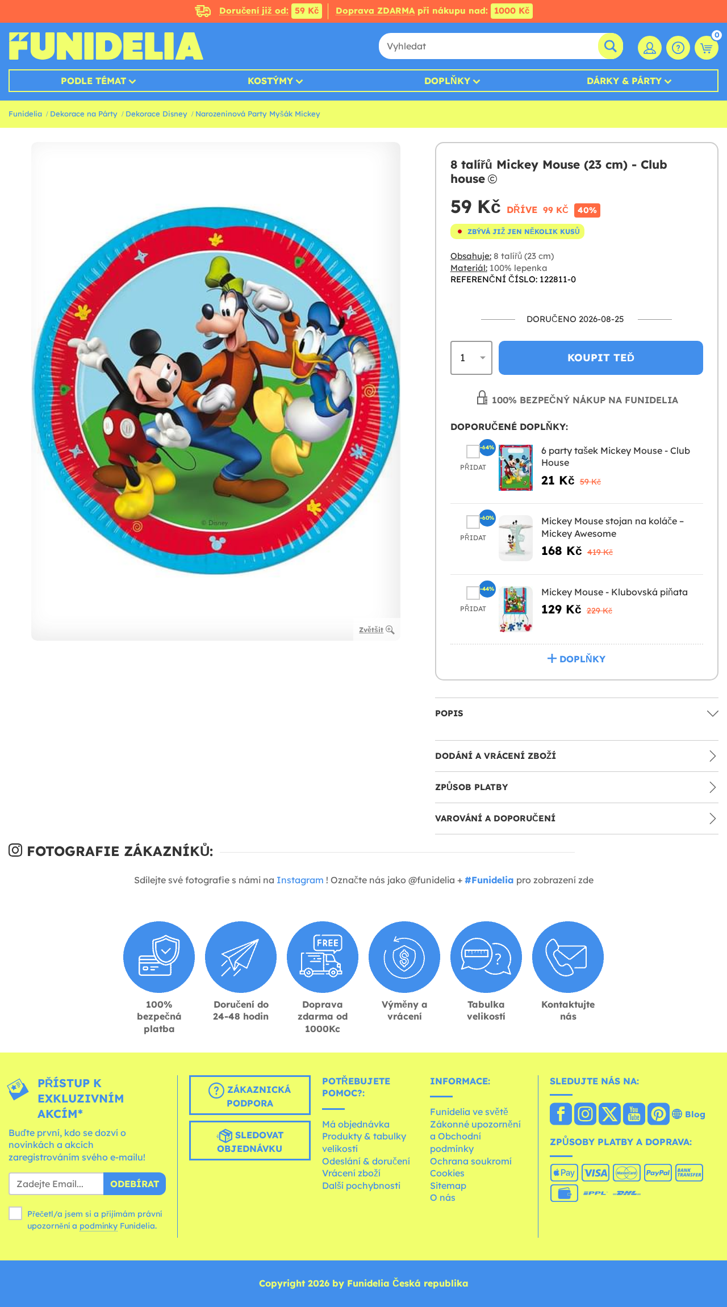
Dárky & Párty (624, 80)
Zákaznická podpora (257, 1096)
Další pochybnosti (361, 1185)
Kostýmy (270, 80)
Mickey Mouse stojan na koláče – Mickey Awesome (612, 527)
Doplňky (447, 80)
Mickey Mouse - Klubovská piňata (614, 592)
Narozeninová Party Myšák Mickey (257, 113)
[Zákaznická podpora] (678, 48)
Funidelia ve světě (469, 1111)
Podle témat (93, 80)
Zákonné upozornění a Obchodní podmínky (475, 1136)
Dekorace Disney (156, 113)
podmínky (99, 1226)
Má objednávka (356, 1124)
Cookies (447, 1173)
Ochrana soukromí (471, 1161)
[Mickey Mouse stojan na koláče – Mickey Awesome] (516, 538)
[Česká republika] (561, 1115)
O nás (443, 1197)
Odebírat (134, 1183)
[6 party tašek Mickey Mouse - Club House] (516, 468)
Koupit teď (600, 357)
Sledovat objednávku (250, 1141)
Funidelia (25, 113)
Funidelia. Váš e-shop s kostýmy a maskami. (106, 46)
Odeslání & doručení (366, 1161)
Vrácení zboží (351, 1173)
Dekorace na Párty (84, 113)
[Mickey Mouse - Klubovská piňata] (516, 609)
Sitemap (448, 1185)
